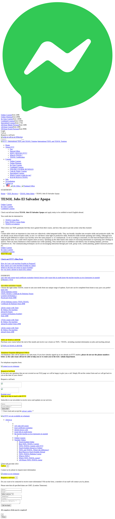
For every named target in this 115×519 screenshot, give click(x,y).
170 (2, 326)
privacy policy (27, 411)
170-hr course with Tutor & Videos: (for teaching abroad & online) (11, 322)
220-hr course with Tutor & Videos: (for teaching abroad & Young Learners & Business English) (11, 312)
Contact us (9, 183)
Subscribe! (5, 409)
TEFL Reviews (12, 194)
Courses (8, 159)
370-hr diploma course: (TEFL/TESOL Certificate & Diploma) (15, 303)
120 (2, 334)
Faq (11, 149)
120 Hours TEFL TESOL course (30, 460)
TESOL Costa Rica (12, 220)
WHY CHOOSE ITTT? (18, 153)
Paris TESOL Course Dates (15, 222)
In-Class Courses (7, 119)
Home (7, 145)
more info (4, 290)
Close (4, 517)
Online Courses (6, 115)
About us (8, 420)
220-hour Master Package (10, 125)
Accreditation (10, 181)
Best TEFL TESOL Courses (29, 444)
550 (2, 300)
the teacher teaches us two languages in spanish (83, 278)
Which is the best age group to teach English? (17, 267)
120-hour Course (7, 127)
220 (2, 318)
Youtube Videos (20, 440)
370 (2, 306)
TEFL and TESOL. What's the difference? (34, 450)
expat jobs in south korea (57, 278)
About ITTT (9, 147)
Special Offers (15, 151)
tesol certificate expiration (25, 278)
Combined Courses (7, 121)
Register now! (6, 394)
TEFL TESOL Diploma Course (30, 454)
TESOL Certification (17, 157)
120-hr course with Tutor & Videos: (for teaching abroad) (10, 330)
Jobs (7, 179)
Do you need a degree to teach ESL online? (16, 270)
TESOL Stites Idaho (27, 194)
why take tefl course (8, 278)
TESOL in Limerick (12, 224)
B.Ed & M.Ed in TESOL (19, 177)
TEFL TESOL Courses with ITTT (31, 446)
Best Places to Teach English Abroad (32, 452)
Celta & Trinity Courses (18, 171)
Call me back (6, 505)
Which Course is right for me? (20, 175)
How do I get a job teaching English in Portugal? (18, 263)
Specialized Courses (8, 123)
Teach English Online (26, 442)
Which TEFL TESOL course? (29, 458)
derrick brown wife (41, 278)
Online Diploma (6, 117)
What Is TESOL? (16, 155)
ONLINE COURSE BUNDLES (21, 169)
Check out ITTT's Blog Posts (12, 259)
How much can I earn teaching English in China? (18, 265)
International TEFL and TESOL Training (52, 141)
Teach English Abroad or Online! (30, 448)
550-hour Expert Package (10, 129)
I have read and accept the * (18, 411)
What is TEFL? (24, 456)
